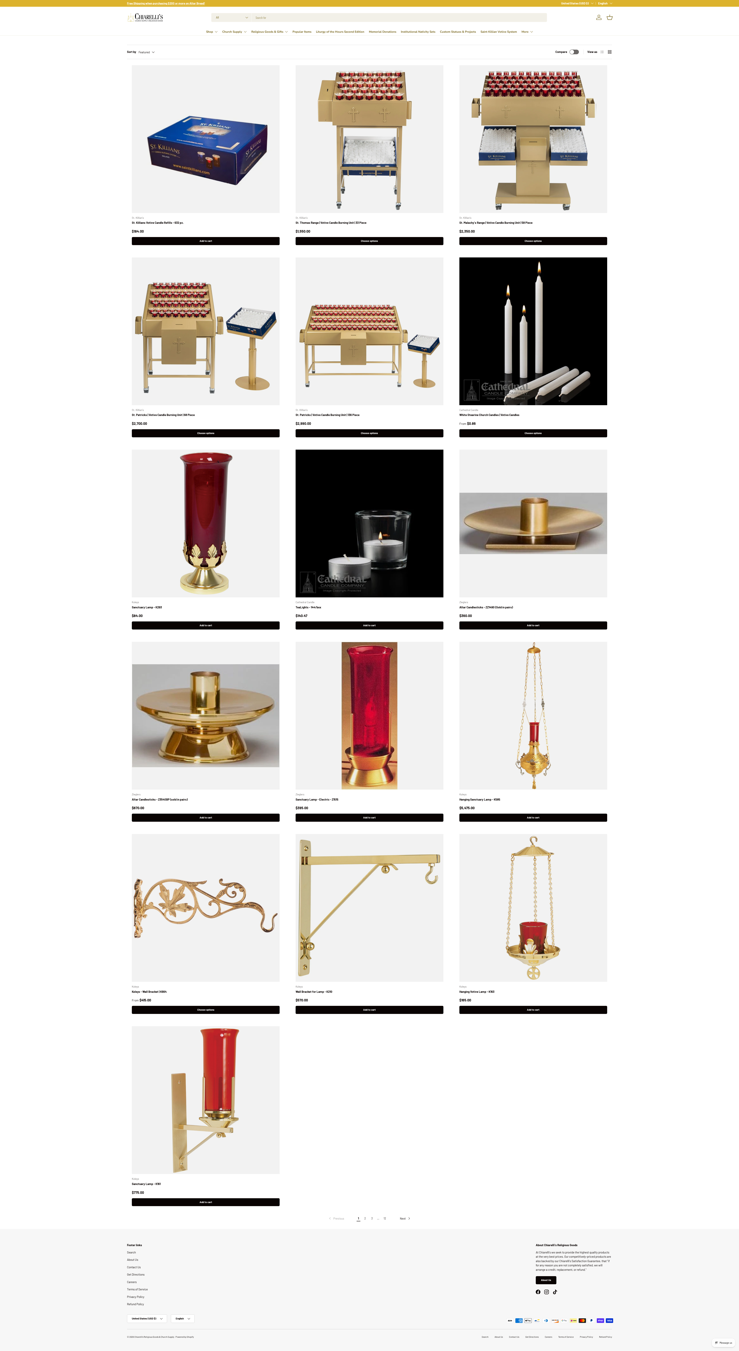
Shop (209, 32)
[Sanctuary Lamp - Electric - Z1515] (369, 716)
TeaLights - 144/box (308, 607)
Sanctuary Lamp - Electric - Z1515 (317, 799)
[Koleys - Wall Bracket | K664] (206, 908)
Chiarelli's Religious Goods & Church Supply (154, 1337)
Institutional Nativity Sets (418, 32)
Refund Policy (135, 1304)
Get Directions (136, 1274)
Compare (561, 51)
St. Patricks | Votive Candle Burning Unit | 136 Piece (327, 415)
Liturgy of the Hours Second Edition (340, 32)
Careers (132, 1282)
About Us (132, 1259)
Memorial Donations (382, 32)
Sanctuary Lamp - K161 (146, 1184)
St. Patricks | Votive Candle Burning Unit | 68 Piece (163, 415)
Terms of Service (137, 1289)
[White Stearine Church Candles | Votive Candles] (533, 331)
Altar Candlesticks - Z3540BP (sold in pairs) (160, 799)
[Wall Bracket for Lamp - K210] (369, 908)
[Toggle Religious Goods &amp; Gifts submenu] (286, 31)
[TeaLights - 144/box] (369, 523)
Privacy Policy (135, 1296)
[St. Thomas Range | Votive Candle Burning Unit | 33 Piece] (369, 139)
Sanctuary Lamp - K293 (147, 607)
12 (385, 1218)
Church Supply (232, 32)
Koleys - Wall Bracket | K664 (149, 991)
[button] (609, 17)
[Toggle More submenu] (531, 31)
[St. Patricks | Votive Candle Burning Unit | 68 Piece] (206, 331)
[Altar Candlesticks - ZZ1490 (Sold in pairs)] (533, 523)
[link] (336, 1218)
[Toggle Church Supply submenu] (245, 31)
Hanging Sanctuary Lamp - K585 (479, 799)
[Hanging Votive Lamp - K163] (533, 908)
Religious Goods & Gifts (267, 32)
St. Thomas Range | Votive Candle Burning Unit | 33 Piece (331, 222)
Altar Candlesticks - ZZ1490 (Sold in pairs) (486, 607)
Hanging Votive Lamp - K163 (476, 991)
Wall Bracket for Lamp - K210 (314, 991)
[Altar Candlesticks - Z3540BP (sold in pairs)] (206, 716)
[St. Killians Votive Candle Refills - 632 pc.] (206, 139)
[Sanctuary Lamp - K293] (206, 523)
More (525, 32)
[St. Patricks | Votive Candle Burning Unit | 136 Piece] (369, 331)
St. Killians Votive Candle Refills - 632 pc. (158, 222)
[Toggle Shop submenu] (216, 31)
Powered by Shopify (185, 1337)
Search (131, 1252)
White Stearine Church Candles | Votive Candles (489, 415)
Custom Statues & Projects (458, 32)
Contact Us (134, 1267)
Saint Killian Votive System (499, 32)
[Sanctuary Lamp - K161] (206, 1100)
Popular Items (302, 32)
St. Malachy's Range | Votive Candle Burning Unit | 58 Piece (496, 222)
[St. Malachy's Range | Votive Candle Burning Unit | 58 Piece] (533, 139)
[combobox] (379, 17)
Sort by (131, 51)
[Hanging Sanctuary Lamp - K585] (533, 716)
